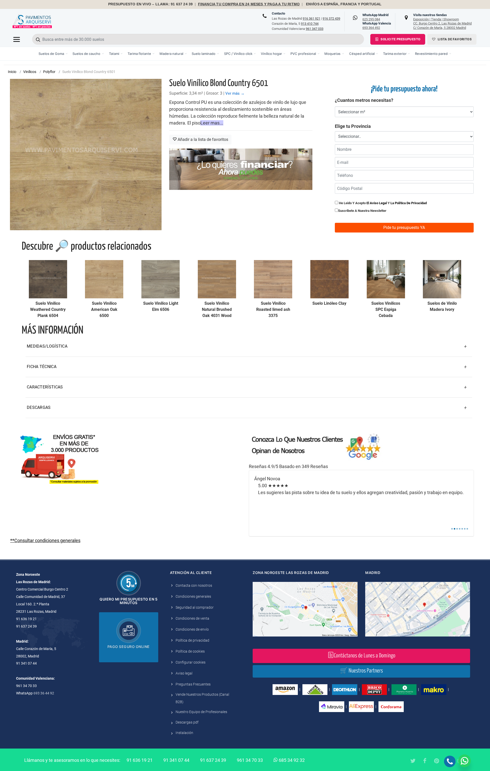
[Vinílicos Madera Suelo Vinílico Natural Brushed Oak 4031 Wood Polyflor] (217, 279)
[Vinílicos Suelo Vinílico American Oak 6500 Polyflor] (104, 279)
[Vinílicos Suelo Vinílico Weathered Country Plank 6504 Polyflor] (48, 279)
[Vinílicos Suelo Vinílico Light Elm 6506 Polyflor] (160, 279)
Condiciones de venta (192, 618)
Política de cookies (190, 651)
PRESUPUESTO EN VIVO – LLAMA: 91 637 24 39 (150, 4)
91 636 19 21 (140, 760)
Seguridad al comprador (195, 607)
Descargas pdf (187, 722)
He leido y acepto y (382, 203)
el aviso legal (376, 203)
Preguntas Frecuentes (193, 684)
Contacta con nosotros (194, 585)
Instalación (184, 733)
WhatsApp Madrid (375, 17)
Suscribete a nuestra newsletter (362, 211)
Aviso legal (184, 673)
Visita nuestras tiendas (442, 21)
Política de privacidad (192, 640)
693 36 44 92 (43, 693)
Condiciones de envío (192, 629)
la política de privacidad (408, 203)
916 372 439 (331, 18)
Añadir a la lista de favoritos (202, 139)
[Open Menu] (16, 39)
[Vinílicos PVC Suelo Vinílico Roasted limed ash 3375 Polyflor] (273, 279)
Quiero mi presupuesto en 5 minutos (128, 601)
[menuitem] (53, 53)
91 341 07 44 (176, 760)
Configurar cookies (190, 662)
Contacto (278, 13)
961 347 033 (314, 29)
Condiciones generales (193, 596)
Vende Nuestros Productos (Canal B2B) (202, 698)
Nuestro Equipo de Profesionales (201, 712)
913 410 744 (309, 24)
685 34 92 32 (291, 760)
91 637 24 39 (213, 760)
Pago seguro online (128, 646)
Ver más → (234, 93)
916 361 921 (311, 18)
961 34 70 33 (250, 760)
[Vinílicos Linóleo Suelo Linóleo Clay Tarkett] (329, 279)
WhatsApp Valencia (376, 25)
